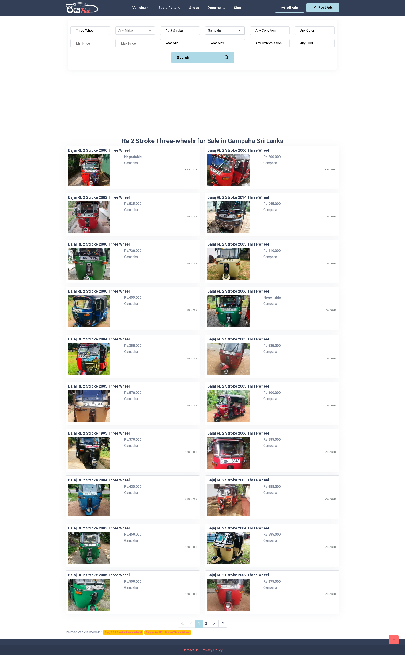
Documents (216, 8)
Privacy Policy (212, 650)
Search (183, 57)
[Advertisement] (202, 105)
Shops (194, 8)
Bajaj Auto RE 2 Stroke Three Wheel (167, 632)
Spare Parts (167, 8)
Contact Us (191, 650)
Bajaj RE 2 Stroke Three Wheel (123, 632)
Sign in (239, 8)
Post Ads (325, 7)
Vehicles (139, 8)
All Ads (292, 8)
